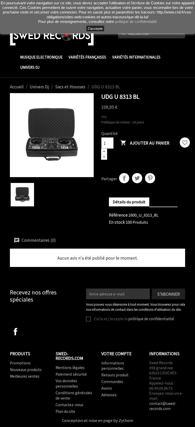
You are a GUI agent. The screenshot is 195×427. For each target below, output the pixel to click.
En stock (117, 221)
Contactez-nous (69, 404)
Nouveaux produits (26, 369)
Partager (124, 178)
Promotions (20, 362)
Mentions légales (70, 367)
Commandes (112, 381)
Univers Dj (29, 67)
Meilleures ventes (24, 376)
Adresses (109, 394)
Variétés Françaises (87, 57)
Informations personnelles (112, 365)
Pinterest (150, 178)
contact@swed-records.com (162, 406)
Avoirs (106, 388)
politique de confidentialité (151, 318)
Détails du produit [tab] (129, 201)
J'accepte (95, 28)
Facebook (15, 331)
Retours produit (114, 374)
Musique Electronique (41, 57)
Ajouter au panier (144, 143)
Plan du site (65, 411)
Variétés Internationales (136, 57)
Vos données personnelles (67, 383)
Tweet (137, 178)
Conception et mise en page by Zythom (97, 420)
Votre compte (116, 353)
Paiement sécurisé (71, 374)
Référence (118, 214)
